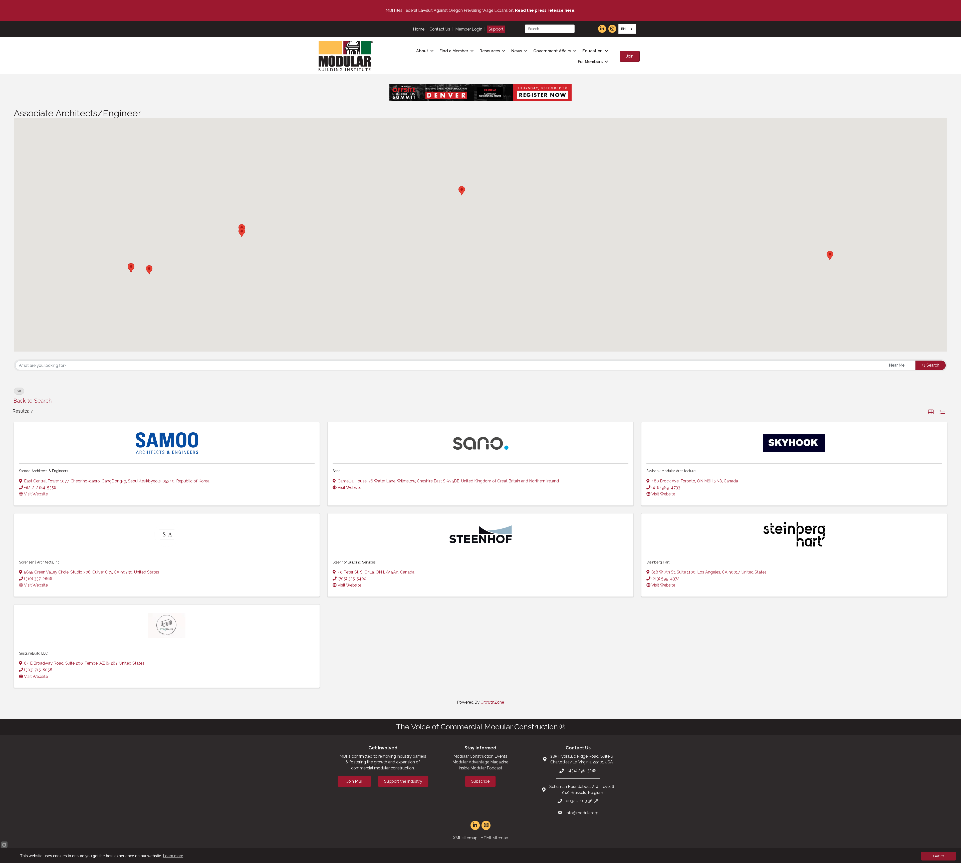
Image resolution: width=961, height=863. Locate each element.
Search (932, 365)
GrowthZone (492, 702)
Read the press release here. (545, 10)
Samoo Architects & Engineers (43, 471)
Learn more (173, 856)
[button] (830, 255)
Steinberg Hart (657, 562)
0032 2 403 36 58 (582, 800)
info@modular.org (582, 812)
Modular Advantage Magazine (480, 762)
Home (418, 29)
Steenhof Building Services (354, 562)
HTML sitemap (494, 837)
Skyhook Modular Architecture (670, 471)
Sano (337, 471)
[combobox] (627, 29)
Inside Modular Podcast (480, 768)
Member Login (468, 29)
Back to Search (33, 401)
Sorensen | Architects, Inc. (39, 562)
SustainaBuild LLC (33, 653)
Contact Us (439, 29)
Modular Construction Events (480, 756)
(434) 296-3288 (582, 770)
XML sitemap (465, 837)
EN (623, 29)
